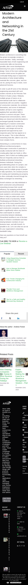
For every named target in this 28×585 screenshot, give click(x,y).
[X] (10, 318)
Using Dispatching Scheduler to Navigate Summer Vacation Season (16, 260)
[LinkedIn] (18, 318)
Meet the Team (24, 444)
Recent (21, 254)
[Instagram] (24, 545)
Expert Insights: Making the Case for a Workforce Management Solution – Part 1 (22, 377)
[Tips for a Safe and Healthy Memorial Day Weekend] (3, 300)
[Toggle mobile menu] (25, 6)
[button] (1, 374)
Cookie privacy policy (15, 582)
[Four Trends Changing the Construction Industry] (3, 279)
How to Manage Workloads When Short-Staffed (15, 269)
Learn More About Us (7, 500)
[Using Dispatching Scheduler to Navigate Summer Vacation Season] (3, 258)
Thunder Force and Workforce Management (14, 290)
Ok (7, 582)
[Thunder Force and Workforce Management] (3, 289)
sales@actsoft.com (21, 536)
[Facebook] (1, 318)
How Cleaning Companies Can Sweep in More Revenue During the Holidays (6, 375)
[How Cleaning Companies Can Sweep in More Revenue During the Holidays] (6, 362)
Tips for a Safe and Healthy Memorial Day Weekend (15, 300)
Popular (7, 254)
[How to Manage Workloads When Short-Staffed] (3, 269)
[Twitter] (19, 545)
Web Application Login (24, 459)
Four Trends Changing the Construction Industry (15, 279)
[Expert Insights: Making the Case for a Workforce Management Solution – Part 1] (22, 362)
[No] (26, 579)
